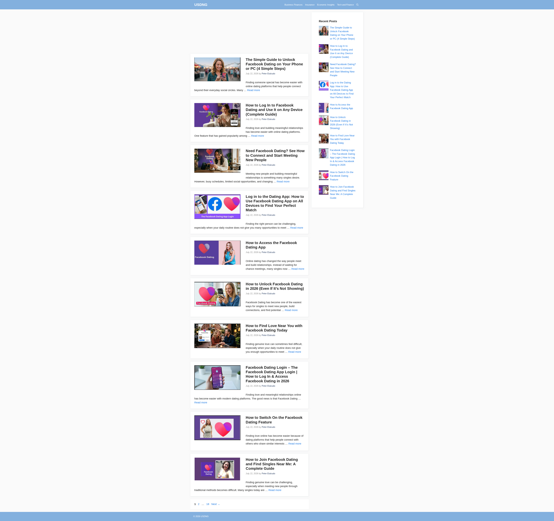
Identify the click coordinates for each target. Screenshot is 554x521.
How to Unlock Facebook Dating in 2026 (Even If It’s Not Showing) (275, 286)
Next (215, 504)
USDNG (200, 5)
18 (208, 504)
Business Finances (294, 4)
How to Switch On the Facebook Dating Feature (341, 176)
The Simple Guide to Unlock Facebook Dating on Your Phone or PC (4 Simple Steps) (274, 64)
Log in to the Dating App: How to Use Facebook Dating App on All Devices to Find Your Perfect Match (275, 203)
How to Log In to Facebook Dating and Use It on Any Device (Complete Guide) (274, 109)
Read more (253, 90)
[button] (357, 4)
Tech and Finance (345, 4)
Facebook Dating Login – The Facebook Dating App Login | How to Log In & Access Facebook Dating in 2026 (272, 374)
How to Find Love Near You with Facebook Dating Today (274, 328)
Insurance (310, 4)
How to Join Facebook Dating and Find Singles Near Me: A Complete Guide (272, 464)
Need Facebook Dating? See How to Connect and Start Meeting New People (275, 155)
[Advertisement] (249, 32)
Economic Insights (326, 4)
